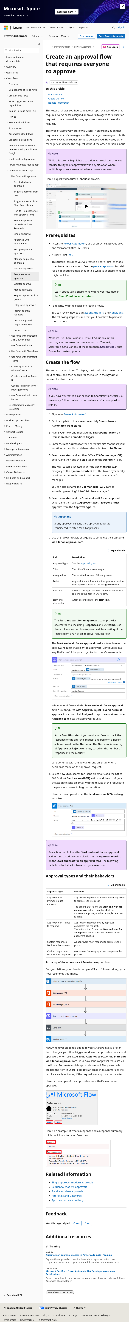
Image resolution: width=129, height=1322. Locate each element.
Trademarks (26, 1319)
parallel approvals (104, 266)
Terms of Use (9, 1319)
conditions (116, 312)
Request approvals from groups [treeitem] (26, 297)
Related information (58, 102)
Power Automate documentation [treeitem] (15, 59)
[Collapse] (39, 44)
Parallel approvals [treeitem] (23, 268)
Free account (87, 36)
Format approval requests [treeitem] (22, 312)
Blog (45, 1315)
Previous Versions (29, 1315)
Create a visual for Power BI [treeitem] (24, 378)
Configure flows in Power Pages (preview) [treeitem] (24, 387)
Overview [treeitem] (14, 84)
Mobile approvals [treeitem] (23, 289)
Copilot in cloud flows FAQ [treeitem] (22, 110)
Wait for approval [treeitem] (23, 283)
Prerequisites (55, 94)
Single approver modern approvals (72, 1182)
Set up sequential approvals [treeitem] (23, 251)
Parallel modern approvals (67, 1191)
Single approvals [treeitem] (22, 233)
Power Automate (82, 46)
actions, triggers (94, 312)
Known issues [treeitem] (21, 330)
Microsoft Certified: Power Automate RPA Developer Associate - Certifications (80, 1272)
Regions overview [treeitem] (15, 460)
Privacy (72, 1315)
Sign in (121, 27)
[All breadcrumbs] (48, 47)
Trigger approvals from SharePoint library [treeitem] (26, 203)
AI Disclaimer (10, 1315)
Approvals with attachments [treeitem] (22, 241)
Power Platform (62, 46)
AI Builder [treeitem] (11, 437)
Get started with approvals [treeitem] (22, 184)
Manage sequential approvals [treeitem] (24, 260)
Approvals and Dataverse (67, 1195)
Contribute (59, 1315)
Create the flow (56, 98)
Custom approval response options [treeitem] (23, 322)
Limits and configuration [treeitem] (22, 158)
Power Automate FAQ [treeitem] (17, 466)
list (69, 255)
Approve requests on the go (68, 1200)
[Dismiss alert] (122, 6)
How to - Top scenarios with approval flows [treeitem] (26, 212)
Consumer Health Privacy (95, 1315)
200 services (106, 347)
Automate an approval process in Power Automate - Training (79, 1255)
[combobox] (21, 50)
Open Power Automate (110, 36)
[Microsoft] (6, 28)
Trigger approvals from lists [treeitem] (26, 193)
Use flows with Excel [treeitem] (21, 345)
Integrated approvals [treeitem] (25, 304)
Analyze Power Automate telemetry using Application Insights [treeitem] (23, 149)
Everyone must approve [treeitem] (22, 276)
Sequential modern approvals (69, 1187)
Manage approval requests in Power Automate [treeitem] (23, 224)
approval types (88, 563)
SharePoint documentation (76, 296)
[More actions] (123, 47)
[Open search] (113, 27)
